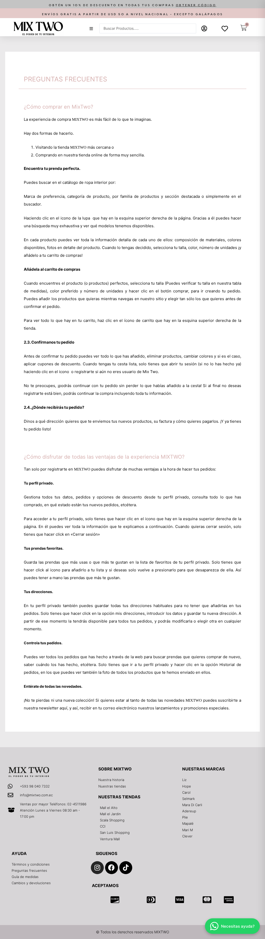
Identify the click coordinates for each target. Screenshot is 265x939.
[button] (132, 5)
